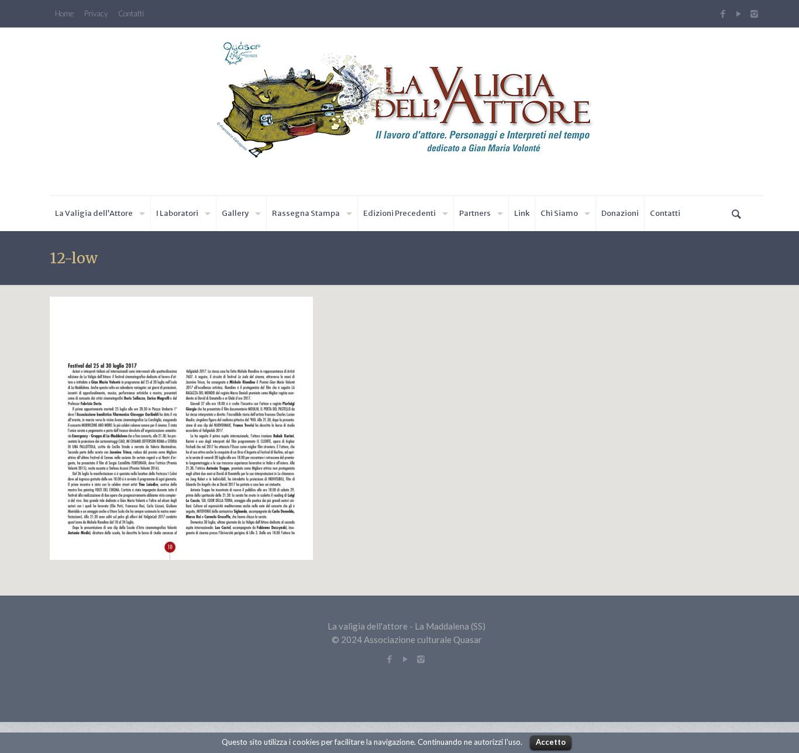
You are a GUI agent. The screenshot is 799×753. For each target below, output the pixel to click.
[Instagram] (755, 13)
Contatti (131, 13)
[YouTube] (738, 13)
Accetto (551, 742)
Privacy (96, 13)
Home (64, 13)
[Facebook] (723, 13)
